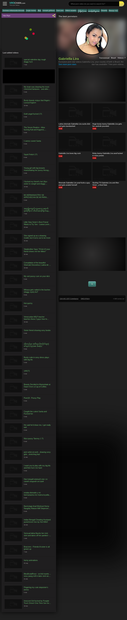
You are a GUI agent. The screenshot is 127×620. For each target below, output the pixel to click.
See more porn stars (67, 64)
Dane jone (60, 10)
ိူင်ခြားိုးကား (82, 11)
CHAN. (17, 2)
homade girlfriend (49, 10)
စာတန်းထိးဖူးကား (93, 11)
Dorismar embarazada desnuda (13, 10)
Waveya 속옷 (113, 11)
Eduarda (104, 10)
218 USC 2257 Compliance (69, 299)
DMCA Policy (85, 299)
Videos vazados (70, 10)
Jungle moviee (31, 10)
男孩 (39, 11)
